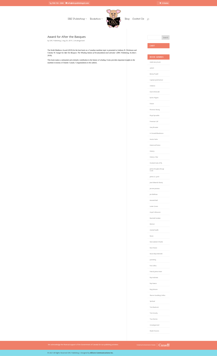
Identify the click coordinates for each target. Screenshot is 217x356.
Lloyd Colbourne (155, 212)
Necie (151, 236)
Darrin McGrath (155, 92)
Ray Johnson (154, 289)
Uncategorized (79, 40)
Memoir (152, 224)
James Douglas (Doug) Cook (157, 170)
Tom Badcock (154, 307)
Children (152, 86)
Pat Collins (153, 266)
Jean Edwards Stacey (156, 182)
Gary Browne (154, 127)
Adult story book (155, 62)
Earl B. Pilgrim (154, 98)
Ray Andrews (154, 277)
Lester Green (154, 206)
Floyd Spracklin (154, 115)
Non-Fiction (153, 248)
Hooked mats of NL (156, 163)
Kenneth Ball (154, 200)
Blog (127, 19)
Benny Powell (154, 74)
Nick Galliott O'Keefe (156, 242)
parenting (153, 260)
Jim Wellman (154, 194)
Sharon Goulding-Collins (157, 295)
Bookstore (95, 19)
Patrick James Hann (156, 272)
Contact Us (138, 19)
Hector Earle (154, 139)
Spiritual (152, 301)
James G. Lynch (154, 177)
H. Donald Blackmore (156, 133)
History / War (154, 157)
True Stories (153, 319)
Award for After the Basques (66, 37)
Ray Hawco (153, 283)
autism (152, 68)
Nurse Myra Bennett (156, 254)
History (152, 151)
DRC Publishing (76, 19)
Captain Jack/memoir (156, 80)
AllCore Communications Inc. (101, 353)
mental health (154, 230)
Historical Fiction (155, 145)
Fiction (152, 104)
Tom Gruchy (154, 313)
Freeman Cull (154, 121)
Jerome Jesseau (155, 188)
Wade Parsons (154, 331)
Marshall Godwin (155, 218)
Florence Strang (155, 110)
